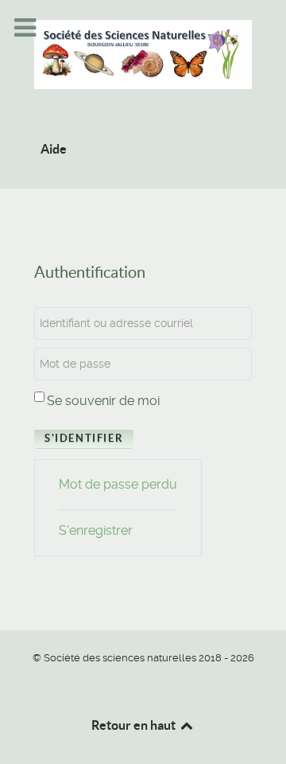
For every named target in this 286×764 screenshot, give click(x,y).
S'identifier (83, 438)
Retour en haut (134, 725)
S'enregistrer (96, 530)
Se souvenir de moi (103, 400)
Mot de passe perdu (118, 484)
